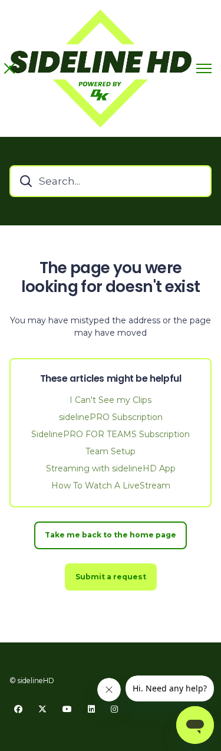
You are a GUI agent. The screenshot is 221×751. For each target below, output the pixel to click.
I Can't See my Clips (110, 400)
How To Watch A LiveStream (110, 485)
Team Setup (110, 451)
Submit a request (110, 576)
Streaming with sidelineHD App (111, 468)
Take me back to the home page (110, 534)
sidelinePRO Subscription (111, 417)
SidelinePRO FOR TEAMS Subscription (110, 434)
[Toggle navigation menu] (204, 68)
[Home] (100, 68)
